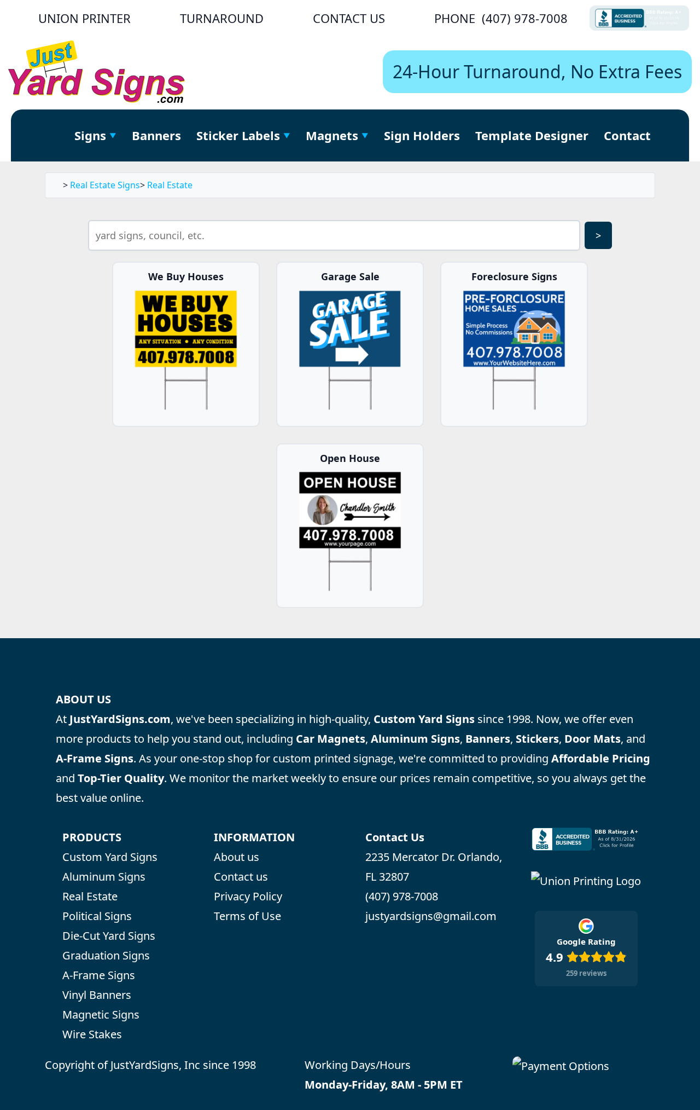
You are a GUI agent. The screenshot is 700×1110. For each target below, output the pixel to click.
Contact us (241, 876)
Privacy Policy (248, 896)
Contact (627, 135)
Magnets (332, 135)
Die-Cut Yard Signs (108, 935)
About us (236, 856)
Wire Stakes (92, 1034)
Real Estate (169, 185)
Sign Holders (422, 135)
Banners (156, 135)
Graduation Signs (106, 955)
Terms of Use (247, 916)
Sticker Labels (238, 135)
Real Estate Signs (105, 185)
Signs (90, 135)
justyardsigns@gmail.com (431, 916)
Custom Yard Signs (110, 856)
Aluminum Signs (103, 876)
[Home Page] (54, 135)
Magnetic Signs (100, 1014)
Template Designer (531, 135)
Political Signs (97, 916)
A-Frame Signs (98, 975)
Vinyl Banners (96, 994)
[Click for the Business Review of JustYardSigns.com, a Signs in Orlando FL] (639, 18)
